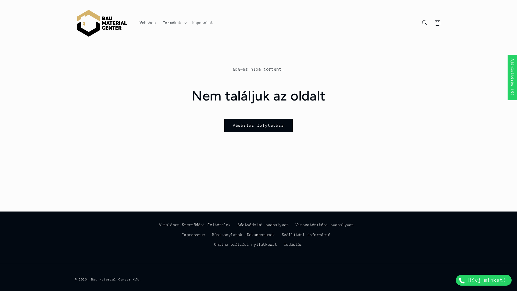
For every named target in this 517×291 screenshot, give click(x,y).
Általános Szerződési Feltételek (195, 225)
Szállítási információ (306, 235)
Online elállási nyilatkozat (245, 244)
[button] (174, 23)
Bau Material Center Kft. (116, 279)
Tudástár (293, 244)
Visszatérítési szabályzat (325, 225)
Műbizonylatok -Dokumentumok (243, 235)
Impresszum (193, 235)
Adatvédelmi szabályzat (263, 225)
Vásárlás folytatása (258, 125)
